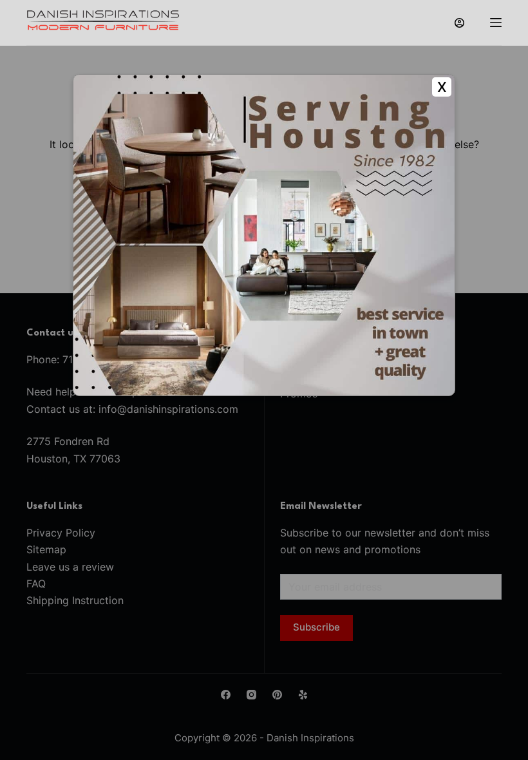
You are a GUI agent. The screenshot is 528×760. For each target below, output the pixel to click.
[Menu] (496, 22)
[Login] (459, 23)
